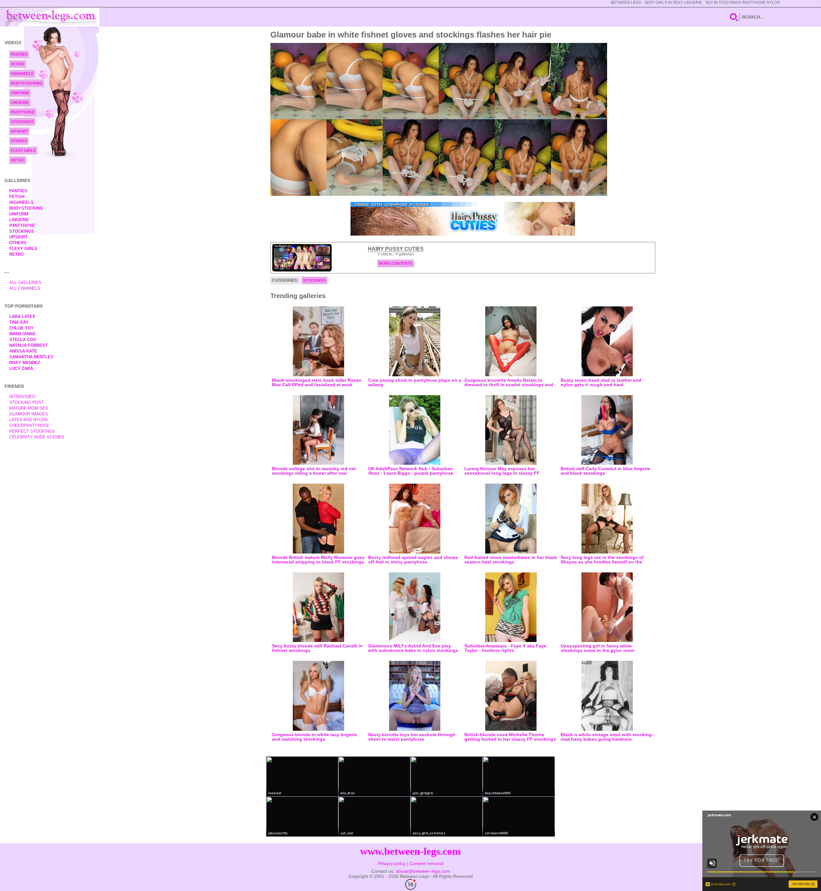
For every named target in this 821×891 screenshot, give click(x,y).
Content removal (426, 863)
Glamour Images (28, 414)
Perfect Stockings (32, 431)
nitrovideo (22, 396)
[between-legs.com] (52, 17)
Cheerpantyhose (29, 425)
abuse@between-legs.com (423, 871)
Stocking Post (26, 402)
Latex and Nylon (28, 419)
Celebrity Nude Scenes (36, 437)
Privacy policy (392, 863)
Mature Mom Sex (28, 408)
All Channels (24, 288)
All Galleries (25, 282)
